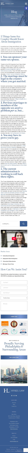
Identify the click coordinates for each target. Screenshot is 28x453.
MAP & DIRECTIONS (14, 357)
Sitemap (8, 449)
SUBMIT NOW (14, 316)
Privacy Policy (19, 449)
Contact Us (14, 406)
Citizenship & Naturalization (9, 261)
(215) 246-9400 (14, 436)
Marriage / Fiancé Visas (8, 264)
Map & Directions (14, 428)
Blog (10, 15)
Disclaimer (13, 449)
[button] (26, 8)
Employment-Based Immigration (10, 258)
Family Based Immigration (9, 255)
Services (14, 402)
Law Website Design (9, 451)
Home (5, 15)
